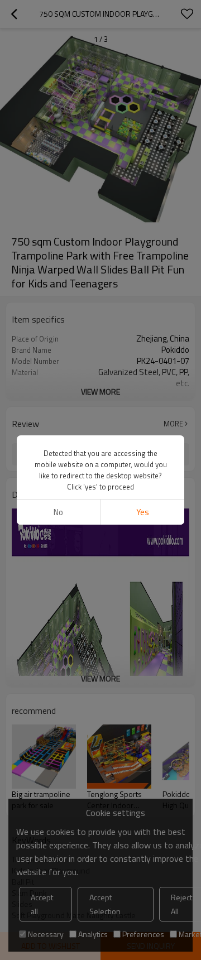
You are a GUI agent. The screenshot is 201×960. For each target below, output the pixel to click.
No (58, 512)
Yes (142, 512)
